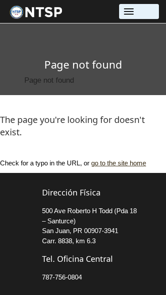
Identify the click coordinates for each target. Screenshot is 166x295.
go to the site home (118, 163)
